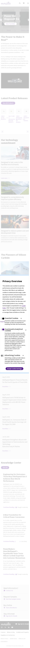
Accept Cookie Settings (14, 368)
